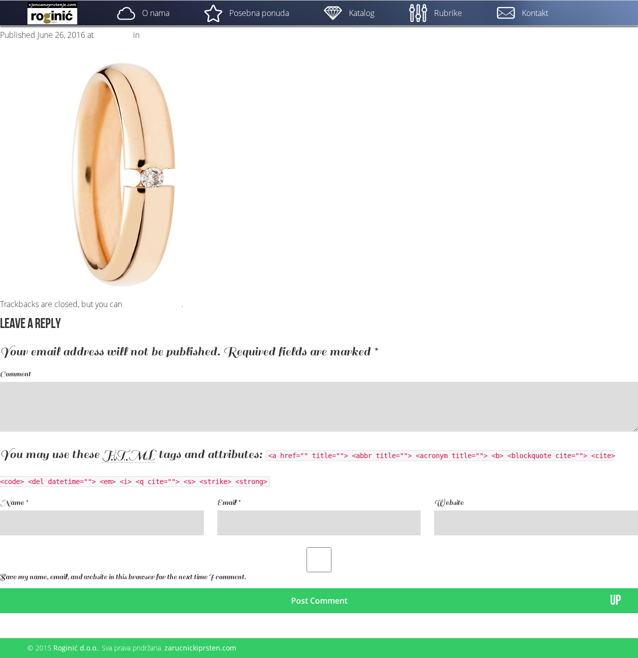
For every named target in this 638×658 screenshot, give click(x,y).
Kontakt (535, 12)
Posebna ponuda (259, 12)
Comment (15, 374)
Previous (20, 44)
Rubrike (448, 12)
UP (615, 600)
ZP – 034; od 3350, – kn (182, 34)
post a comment (152, 304)
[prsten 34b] (124, 173)
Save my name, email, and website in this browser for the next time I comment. (123, 577)
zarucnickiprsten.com (200, 648)
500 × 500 (113, 34)
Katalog (361, 12)
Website (449, 502)
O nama (155, 12)
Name (14, 502)
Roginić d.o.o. (75, 648)
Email (228, 502)
